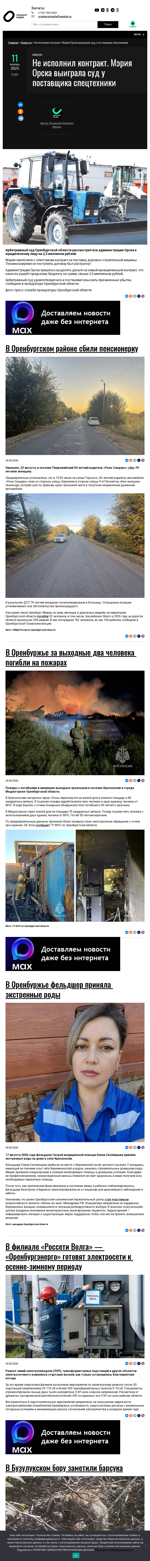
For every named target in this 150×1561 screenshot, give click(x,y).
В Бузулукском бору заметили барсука (64, 1467)
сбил (131, 467)
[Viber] (143, 296)
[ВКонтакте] (20, 104)
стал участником (117, 1199)
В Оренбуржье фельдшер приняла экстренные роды (59, 989)
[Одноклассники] (20, 111)
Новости (26, 42)
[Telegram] (21, 118)
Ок (76, 1555)
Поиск (108, 24)
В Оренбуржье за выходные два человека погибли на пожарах (70, 657)
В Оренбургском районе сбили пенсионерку (71, 348)
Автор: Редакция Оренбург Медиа (57, 125)
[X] (138, 296)
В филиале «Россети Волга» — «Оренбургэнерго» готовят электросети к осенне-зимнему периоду (69, 1256)
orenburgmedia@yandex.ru (55, 16)
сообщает (42, 825)
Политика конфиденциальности (114, 1549)
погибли (42, 616)
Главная (13, 42)
